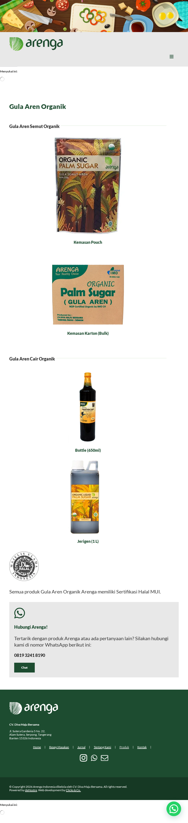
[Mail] (104, 758)
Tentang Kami (102, 747)
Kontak (142, 747)
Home (37, 747)
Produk (124, 747)
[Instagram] (83, 758)
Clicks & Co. (73, 790)
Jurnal (81, 747)
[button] (173, 808)
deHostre (31, 790)
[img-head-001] (36, 39)
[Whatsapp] (94, 758)
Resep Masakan (59, 747)
